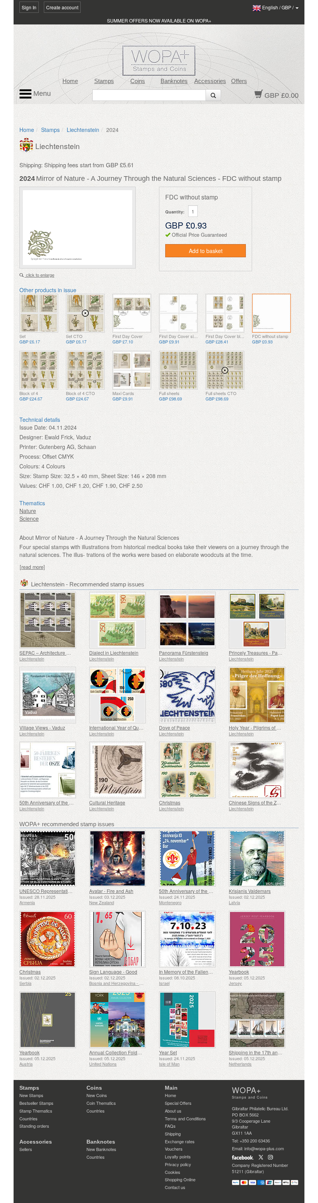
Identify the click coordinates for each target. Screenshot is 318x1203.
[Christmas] (192, 770)
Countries (28, 1118)
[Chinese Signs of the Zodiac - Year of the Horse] (262, 770)
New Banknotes (101, 1149)
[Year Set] (192, 1020)
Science (29, 518)
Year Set (168, 1052)
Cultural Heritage (107, 802)
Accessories (210, 81)
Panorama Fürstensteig (183, 652)
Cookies (172, 1172)
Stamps (104, 81)
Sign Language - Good (113, 971)
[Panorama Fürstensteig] (192, 620)
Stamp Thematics (35, 1111)
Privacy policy (178, 1164)
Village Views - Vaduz (42, 727)
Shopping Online (180, 1179)
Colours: (29, 466)
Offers (239, 81)
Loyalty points (178, 1156)
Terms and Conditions (185, 1118)
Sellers (25, 1149)
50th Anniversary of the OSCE (50, 802)
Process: (30, 456)
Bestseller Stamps (36, 1103)
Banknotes (174, 81)
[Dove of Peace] (192, 695)
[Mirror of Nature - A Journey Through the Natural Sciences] (38, 313)
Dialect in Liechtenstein (113, 652)
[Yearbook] (262, 939)
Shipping (173, 1133)
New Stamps (31, 1095)
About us (173, 1111)
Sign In (29, 7)
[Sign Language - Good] (122, 939)
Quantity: (175, 212)
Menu (41, 93)
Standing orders (34, 1126)
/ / (278, 7)
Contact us (175, 1187)
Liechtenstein (83, 129)
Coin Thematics (101, 1103)
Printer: (28, 447)
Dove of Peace (174, 727)
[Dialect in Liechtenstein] (122, 620)
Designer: (31, 437)
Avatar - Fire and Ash (111, 891)
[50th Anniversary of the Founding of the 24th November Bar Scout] (192, 858)
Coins (137, 81)
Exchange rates (180, 1141)
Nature (27, 511)
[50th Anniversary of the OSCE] (52, 770)
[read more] (32, 566)
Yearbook (239, 971)
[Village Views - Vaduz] (52, 695)
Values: (28, 485)
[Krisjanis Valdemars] (262, 858)
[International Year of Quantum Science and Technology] (122, 695)
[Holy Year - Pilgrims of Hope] (262, 695)
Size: (25, 476)
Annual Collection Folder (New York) (127, 1052)
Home (70, 81)
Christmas (169, 802)
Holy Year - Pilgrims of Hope (258, 727)
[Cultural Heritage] (122, 770)
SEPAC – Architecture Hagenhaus (55, 652)
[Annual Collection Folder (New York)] (122, 1020)
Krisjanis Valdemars (250, 891)
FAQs (170, 1126)
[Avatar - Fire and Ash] (122, 858)
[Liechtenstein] (27, 144)
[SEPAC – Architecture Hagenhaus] (52, 620)
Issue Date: (33, 427)
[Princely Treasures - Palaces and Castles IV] (262, 620)
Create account (62, 7)
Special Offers (178, 1103)
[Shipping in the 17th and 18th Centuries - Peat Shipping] (262, 1020)
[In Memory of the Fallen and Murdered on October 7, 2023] (192, 939)
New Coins (96, 1095)
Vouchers (174, 1149)
